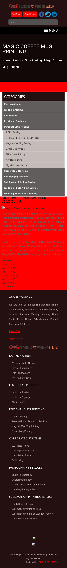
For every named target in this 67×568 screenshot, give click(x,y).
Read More (14, 331)
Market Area (15, 338)
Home (6, 60)
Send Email (30, 14)
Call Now (16, 14)
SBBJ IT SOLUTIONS (48, 562)
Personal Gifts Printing (27, 60)
